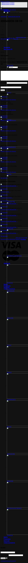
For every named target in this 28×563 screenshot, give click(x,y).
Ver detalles (4, 105)
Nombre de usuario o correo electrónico (13, 551)
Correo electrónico (6, 85)
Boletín (6, 284)
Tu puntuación (5, 67)
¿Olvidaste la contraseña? (8, 561)
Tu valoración (5, 70)
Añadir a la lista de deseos (8, 9)
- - (17, 186)
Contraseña (4, 555)
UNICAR (16, 39)
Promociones (7, 539)
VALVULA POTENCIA (6, 198)
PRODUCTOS (7, 11)
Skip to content (5, 1)
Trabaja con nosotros (9, 543)
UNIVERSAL (4, 16)
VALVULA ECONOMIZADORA (8, 186)
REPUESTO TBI (5, 192)
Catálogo (23, 239)
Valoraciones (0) (8, 49)
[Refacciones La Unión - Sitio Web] (7, 3)
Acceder (3, 558)
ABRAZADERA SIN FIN (14, 16)
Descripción (7, 47)
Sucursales (7, 287)
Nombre (3, 83)
